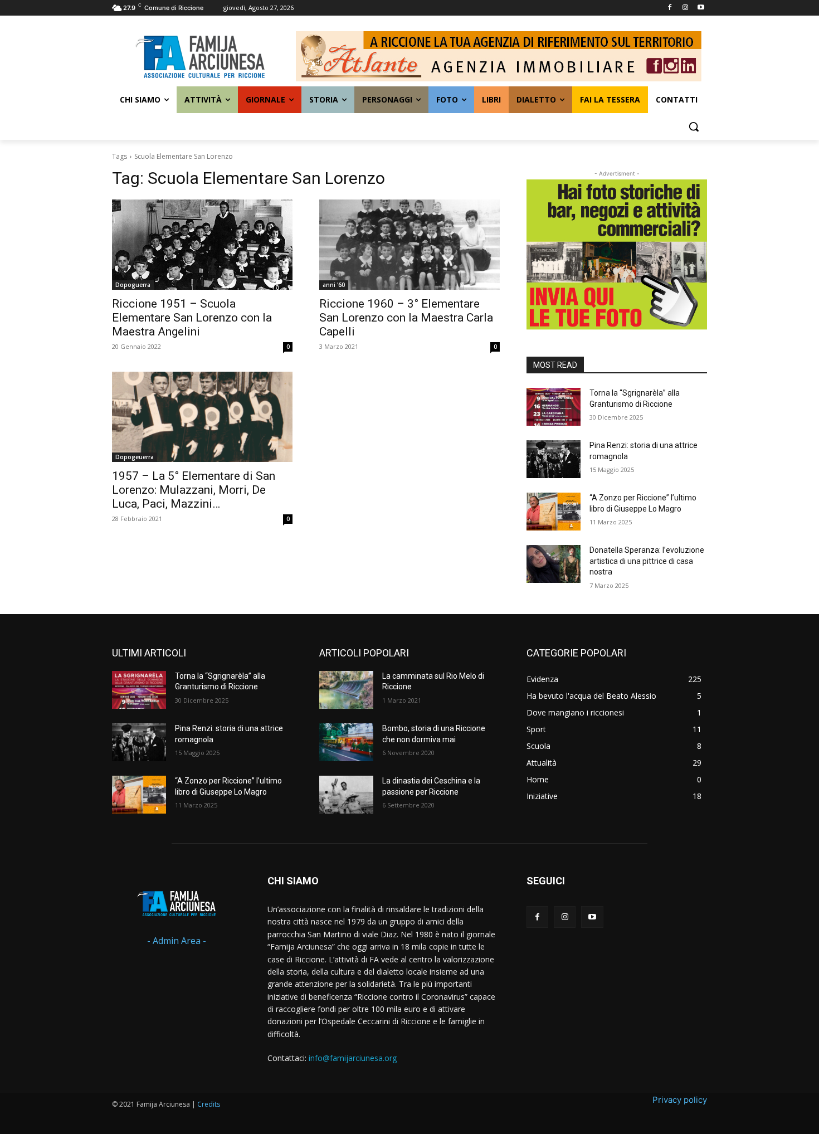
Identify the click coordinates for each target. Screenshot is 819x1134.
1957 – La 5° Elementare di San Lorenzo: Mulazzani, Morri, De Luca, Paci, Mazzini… (193, 489)
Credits (208, 1104)
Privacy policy (679, 1099)
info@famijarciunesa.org (353, 1058)
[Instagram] (685, 8)
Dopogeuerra (134, 457)
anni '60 (334, 285)
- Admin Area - (176, 941)
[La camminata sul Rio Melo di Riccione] (346, 690)
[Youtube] (700, 8)
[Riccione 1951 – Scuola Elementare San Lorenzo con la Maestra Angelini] (202, 244)
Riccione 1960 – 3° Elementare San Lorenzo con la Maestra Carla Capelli (406, 317)
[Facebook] (670, 8)
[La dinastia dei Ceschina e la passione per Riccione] (346, 795)
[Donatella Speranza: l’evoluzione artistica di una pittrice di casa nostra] (553, 564)
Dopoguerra (132, 285)
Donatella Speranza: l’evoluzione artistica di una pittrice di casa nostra (646, 561)
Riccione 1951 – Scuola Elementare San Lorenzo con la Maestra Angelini (192, 317)
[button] (693, 126)
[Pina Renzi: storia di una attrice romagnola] (553, 459)
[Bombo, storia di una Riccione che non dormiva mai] (346, 742)
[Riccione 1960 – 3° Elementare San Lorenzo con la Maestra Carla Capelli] (409, 244)
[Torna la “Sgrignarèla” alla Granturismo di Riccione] (553, 407)
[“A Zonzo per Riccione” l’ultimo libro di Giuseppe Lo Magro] (553, 512)
